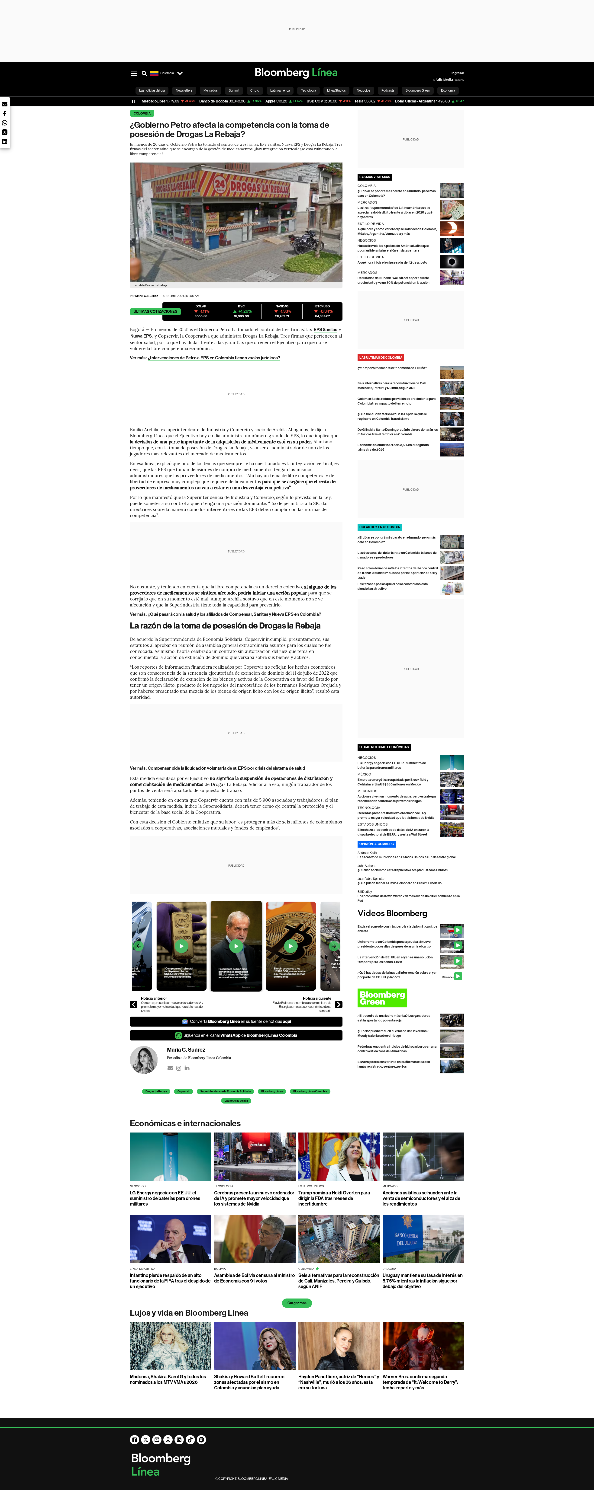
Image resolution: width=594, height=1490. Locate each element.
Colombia (142, 113)
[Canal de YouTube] (156, 1439)
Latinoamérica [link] (280, 90)
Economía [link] (448, 90)
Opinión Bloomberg (376, 844)
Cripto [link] (254, 90)
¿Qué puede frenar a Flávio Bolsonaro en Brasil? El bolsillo (400, 883)
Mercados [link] (210, 90)
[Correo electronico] (170, 1068)
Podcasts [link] (387, 90)
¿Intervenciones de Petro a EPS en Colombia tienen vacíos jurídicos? (214, 358)
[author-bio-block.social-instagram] (178, 1068)
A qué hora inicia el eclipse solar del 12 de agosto (392, 263)
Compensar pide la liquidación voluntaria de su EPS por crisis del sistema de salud (226, 768)
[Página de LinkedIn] (179, 1439)
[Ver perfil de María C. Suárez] (148, 1060)
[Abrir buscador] (144, 73)
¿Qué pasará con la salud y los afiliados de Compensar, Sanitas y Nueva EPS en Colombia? (234, 614)
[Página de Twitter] (145, 1439)
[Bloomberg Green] (411, 998)
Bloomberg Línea (272, 1091)
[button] (4, 104)
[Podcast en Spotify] (201, 1439)
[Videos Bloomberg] (411, 914)
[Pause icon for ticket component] (133, 101)
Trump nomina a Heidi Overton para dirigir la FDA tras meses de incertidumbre (334, 1198)
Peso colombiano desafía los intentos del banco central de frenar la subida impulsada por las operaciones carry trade (398, 573)
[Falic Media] (436, 79)
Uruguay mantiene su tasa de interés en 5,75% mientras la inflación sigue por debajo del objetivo (423, 1281)
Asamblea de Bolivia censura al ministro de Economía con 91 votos (254, 1278)
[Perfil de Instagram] (168, 1439)
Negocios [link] (363, 90)
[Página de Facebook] (134, 1439)
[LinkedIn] (187, 1068)
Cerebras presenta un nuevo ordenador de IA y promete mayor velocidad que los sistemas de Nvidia (172, 1007)
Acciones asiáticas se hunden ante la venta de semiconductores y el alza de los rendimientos (421, 1198)
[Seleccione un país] (180, 73)
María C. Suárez (146, 296)
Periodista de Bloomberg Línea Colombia (199, 1057)
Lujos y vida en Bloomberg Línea (189, 1313)
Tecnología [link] (308, 90)
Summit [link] (234, 90)
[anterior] (133, 1004)
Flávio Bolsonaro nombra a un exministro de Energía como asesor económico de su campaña (302, 1007)
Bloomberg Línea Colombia (310, 1091)
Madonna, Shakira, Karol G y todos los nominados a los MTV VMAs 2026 (168, 1379)
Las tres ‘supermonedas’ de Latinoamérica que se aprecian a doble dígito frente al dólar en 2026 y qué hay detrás (395, 212)
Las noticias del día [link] (152, 90)
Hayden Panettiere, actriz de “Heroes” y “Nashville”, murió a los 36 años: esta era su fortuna (338, 1382)
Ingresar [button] (458, 73)
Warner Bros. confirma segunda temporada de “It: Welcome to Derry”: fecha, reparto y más (420, 1382)
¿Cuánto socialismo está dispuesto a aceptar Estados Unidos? (403, 870)
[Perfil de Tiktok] (190, 1439)
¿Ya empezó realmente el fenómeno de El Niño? (392, 368)
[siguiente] (338, 1004)
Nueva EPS (141, 336)
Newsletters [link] (184, 90)
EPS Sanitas (325, 329)
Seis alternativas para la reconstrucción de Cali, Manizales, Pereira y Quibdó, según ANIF (338, 1281)
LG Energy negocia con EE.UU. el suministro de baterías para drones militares (165, 1198)
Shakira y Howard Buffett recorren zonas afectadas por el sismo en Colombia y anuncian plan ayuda (249, 1382)
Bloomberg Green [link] (418, 90)
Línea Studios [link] (336, 90)
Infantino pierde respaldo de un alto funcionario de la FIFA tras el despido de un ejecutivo (170, 1281)
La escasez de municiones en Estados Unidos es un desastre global (406, 857)
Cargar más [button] (297, 1303)
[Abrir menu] (134, 73)
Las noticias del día (236, 1100)
